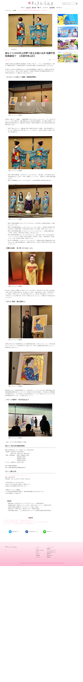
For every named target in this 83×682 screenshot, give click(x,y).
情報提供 (48, 557)
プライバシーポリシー (51, 550)
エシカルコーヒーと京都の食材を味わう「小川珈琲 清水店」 (19, 523)
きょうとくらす (8, 10)
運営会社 (48, 553)
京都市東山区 (14, 49)
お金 (42, 11)
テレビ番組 (54, 11)
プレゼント (59, 7)
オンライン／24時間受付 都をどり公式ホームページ (17, 475)
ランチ (25, 11)
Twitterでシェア (15, 531)
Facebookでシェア (32, 531)
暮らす (39, 7)
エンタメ (45, 7)
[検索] (76, 3)
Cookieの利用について (51, 552)
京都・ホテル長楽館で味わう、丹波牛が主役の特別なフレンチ (20, 520)
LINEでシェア (49, 531)
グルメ (22, 7)
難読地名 (47, 11)
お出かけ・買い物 (31, 7)
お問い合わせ (49, 555)
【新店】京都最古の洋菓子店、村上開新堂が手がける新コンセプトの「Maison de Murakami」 (27, 522)
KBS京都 (51, 7)
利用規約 (48, 548)
